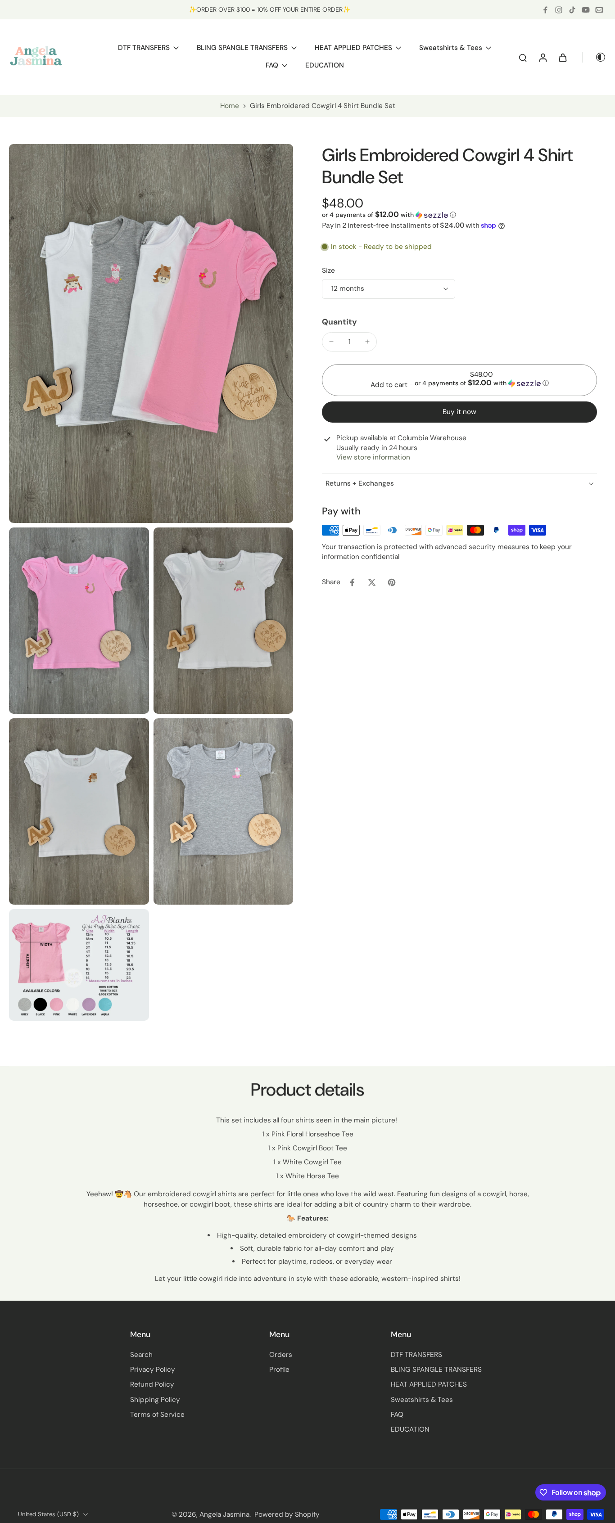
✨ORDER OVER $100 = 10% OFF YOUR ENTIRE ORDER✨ (269, 9)
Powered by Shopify (287, 1514)
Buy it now (459, 411)
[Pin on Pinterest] (392, 582)
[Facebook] (545, 10)
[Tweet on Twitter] (372, 582)
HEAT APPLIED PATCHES (429, 1384)
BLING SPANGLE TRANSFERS (436, 1369)
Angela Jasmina (224, 1514)
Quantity (339, 322)
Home (229, 105)
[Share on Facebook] (352, 582)
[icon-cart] (562, 57)
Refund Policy (152, 1384)
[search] (523, 57)
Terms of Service (157, 1414)
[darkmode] (594, 57)
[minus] (331, 342)
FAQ (397, 1414)
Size (328, 270)
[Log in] (542, 57)
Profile (279, 1369)
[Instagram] (558, 10)
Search (141, 1354)
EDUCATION (410, 1429)
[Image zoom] (151, 333)
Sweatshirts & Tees (422, 1399)
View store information (373, 457)
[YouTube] (585, 10)
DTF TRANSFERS (416, 1354)
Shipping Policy (155, 1399)
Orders (280, 1354)
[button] (389, 214)
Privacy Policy (152, 1369)
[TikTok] (572, 10)
